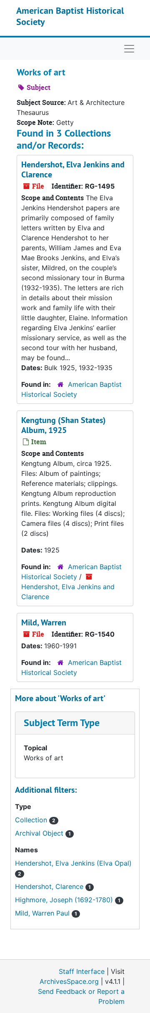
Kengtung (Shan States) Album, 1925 (63, 425)
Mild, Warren (43, 622)
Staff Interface (82, 971)
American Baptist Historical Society (70, 16)
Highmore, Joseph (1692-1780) (65, 900)
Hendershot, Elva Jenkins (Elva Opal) (73, 863)
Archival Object (40, 833)
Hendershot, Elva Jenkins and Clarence (73, 169)
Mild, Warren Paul (43, 913)
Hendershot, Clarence (50, 886)
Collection (32, 820)
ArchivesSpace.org (69, 981)
